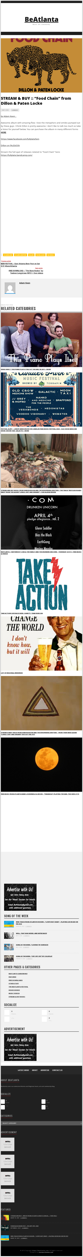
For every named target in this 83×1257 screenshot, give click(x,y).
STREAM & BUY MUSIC (17, 997)
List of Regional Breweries (12, 673)
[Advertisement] (20, 866)
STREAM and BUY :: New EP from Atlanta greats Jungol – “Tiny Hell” (34, 1216)
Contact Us (57, 1070)
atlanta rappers (20, 255)
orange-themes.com (46, 1252)
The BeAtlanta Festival (18, 987)
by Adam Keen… (8, 116)
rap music (50, 255)
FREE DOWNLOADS (16, 980)
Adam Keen (24, 283)
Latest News (23, 1070)
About (35, 1070)
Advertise (45, 1070)
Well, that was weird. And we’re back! (31, 933)
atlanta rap (8, 255)
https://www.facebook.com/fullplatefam (20, 139)
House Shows (14, 990)
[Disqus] (41, 824)
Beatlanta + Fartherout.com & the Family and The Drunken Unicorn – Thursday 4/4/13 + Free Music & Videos (41, 553)
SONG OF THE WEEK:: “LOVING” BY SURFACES (32, 945)
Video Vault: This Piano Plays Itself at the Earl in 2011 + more (26, 369)
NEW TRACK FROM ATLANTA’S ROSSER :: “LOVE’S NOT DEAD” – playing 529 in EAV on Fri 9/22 (39, 1236)
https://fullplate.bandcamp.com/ (16, 155)
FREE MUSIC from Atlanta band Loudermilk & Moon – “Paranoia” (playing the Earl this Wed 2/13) (40, 794)
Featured (12, 977)
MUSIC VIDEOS (14, 993)
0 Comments (15, 110)
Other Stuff (14, 983)
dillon (31, 255)
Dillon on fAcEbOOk (10, 145)
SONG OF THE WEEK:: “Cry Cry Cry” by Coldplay (34, 956)
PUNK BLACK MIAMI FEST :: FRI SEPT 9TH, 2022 (24, 1226)
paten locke (40, 255)
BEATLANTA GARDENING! (18, 974)
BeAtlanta (41, 19)
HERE (3, 132)
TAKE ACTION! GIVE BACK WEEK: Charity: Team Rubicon (22, 613)
